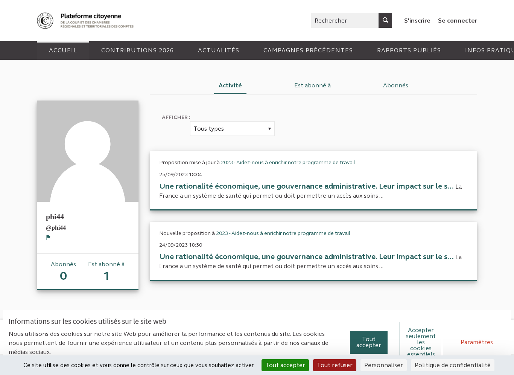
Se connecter (457, 20)
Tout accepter (368, 342)
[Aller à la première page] (86, 20)
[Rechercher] (385, 20)
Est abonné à (312, 85)
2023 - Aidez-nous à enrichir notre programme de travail (288, 162)
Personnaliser (383, 365)
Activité (230, 85)
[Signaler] (48, 237)
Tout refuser (335, 365)
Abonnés (395, 85)
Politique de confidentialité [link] (453, 365)
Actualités (218, 50)
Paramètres (477, 342)
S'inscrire (417, 20)
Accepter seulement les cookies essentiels (421, 342)
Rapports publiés (409, 50)
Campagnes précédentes (308, 50)
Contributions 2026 (137, 50)
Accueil (63, 50)
